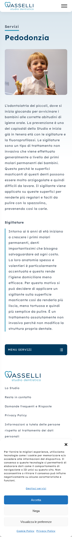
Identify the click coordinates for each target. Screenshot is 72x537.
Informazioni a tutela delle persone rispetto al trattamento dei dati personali (32, 430)
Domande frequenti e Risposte (28, 406)
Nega (36, 511)
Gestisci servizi (36, 488)
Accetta (36, 500)
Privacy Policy (45, 530)
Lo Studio (12, 388)
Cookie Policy (25, 530)
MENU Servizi (20, 349)
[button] (66, 444)
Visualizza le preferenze (36, 521)
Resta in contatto (18, 397)
